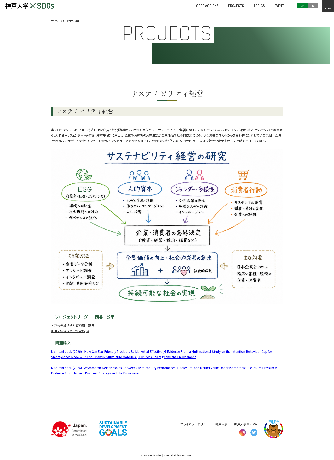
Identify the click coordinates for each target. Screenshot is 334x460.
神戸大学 (221, 424)
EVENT (279, 5)
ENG (313, 6)
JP (302, 6)
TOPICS (259, 5)
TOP (53, 21)
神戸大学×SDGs (245, 424)
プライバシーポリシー (194, 424)
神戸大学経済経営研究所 (68, 331)
